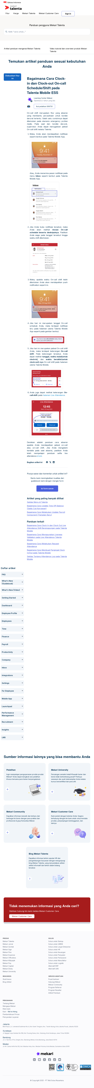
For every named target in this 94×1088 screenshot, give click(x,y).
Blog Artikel (7, 982)
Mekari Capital (8, 966)
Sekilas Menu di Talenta (37, 502)
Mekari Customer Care (49, 13)
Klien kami (6, 1009)
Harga (16, 13)
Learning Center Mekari (43, 98)
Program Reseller (54, 990)
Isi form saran (47, 488)
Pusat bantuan (53, 979)
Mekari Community (55, 985)
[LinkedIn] (54, 462)
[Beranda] (13, 7)
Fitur (8, 13)
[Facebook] (47, 462)
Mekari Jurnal (8, 944)
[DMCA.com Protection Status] (85, 1067)
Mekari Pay (7, 963)
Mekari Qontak (8, 947)
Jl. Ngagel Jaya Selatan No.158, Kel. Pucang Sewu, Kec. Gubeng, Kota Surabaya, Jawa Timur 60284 (36, 1033)
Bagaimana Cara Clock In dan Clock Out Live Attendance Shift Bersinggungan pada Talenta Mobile (47, 528)
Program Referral (54, 987)
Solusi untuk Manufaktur (57, 960)
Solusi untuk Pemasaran (57, 958)
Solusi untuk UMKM (55, 944)
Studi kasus (7, 979)
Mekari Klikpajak (9, 960)
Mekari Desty (8, 969)
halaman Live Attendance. (54, 395)
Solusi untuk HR (54, 949)
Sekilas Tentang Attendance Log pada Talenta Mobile (47, 557)
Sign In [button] (68, 14)
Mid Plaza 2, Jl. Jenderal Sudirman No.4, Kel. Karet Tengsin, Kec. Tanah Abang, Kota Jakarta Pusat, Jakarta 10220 (40, 1026)
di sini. (39, 456)
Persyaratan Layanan (11, 1017)
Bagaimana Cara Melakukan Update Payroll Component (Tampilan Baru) (46, 513)
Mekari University (9, 971)
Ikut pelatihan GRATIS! (44, 106)
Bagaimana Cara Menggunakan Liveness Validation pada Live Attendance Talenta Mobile (44, 537)
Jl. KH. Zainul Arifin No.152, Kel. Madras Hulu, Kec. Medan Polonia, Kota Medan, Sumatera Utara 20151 (36, 1046)
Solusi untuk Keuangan (56, 952)
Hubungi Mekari (54, 982)
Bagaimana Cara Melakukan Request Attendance (43, 545)
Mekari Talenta (28, 13)
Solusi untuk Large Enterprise (59, 947)
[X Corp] (50, 462)
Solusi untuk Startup (55, 941)
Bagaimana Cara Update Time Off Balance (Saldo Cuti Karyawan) (45, 507)
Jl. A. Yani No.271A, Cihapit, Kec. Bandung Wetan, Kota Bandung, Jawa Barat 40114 (30, 1040)
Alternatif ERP (53, 966)
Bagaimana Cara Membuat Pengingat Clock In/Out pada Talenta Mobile (46, 551)
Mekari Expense (9, 955)
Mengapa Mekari (9, 1006)
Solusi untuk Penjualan (56, 955)
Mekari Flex (7, 952)
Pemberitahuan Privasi (11, 1014)
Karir (4, 1012)
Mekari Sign (7, 949)
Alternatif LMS (53, 969)
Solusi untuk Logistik (56, 963)
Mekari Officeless (9, 958)
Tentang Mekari (9, 1003)
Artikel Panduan (54, 993)
